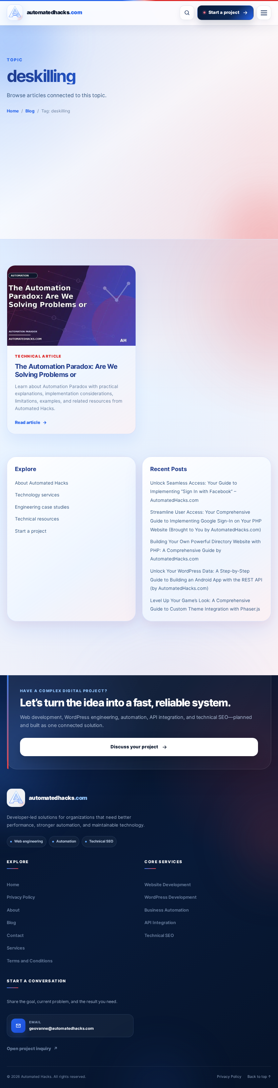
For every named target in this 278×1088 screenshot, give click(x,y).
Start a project (30, 531)
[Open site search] (187, 12)
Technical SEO (159, 935)
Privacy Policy (21, 897)
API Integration (160, 922)
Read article (31, 422)
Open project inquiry (32, 1048)
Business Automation (166, 910)
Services (16, 948)
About (13, 910)
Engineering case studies (42, 507)
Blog (30, 110)
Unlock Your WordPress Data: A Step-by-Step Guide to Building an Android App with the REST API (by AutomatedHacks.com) (206, 579)
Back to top (259, 1076)
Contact (15, 935)
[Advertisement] (139, 165)
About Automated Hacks (41, 483)
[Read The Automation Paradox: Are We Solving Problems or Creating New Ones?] (71, 305)
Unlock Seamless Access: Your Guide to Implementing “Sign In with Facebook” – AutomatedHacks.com (193, 491)
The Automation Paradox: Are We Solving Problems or (66, 370)
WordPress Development (170, 897)
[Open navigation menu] (264, 12)
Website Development (167, 884)
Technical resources (37, 518)
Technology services (37, 494)
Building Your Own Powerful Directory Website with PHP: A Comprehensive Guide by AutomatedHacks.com (205, 550)
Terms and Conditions (30, 960)
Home (13, 110)
